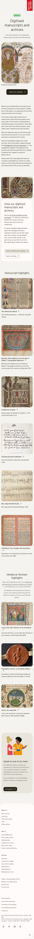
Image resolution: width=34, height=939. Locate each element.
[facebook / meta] (9, 926)
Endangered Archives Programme (15, 145)
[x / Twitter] (3, 926)
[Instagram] (15, 926)
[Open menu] (30, 935)
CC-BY (4, 921)
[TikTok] (20, 926)
